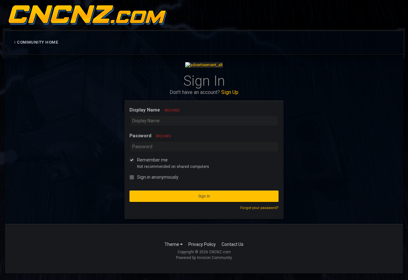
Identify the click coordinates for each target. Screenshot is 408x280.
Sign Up (229, 92)
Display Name (154, 110)
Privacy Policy (202, 244)
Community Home (37, 42)
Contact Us (233, 244)
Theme (172, 244)
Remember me (152, 159)
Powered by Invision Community (204, 257)
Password (150, 136)
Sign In (204, 196)
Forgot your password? (259, 208)
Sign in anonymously (157, 177)
